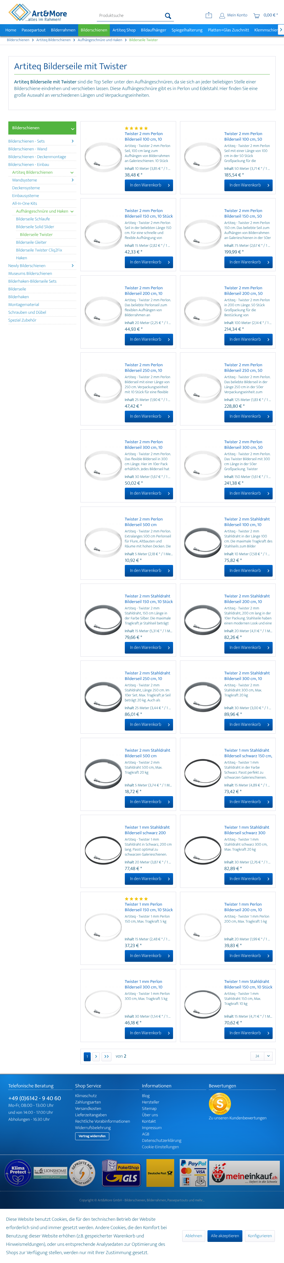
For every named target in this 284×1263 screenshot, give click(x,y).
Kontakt (149, 1121)
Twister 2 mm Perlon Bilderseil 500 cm (144, 522)
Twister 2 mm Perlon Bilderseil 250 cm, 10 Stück (144, 367)
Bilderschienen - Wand (27, 149)
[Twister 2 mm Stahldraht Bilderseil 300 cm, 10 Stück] (202, 697)
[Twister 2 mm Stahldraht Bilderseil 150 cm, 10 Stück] (103, 620)
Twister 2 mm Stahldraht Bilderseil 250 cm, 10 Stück (147, 676)
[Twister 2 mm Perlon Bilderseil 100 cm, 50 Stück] (202, 157)
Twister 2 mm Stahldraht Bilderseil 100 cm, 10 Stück (247, 522)
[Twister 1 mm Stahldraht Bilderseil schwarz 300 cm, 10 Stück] (202, 851)
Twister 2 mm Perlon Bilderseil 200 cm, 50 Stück (243, 291)
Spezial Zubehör (22, 320)
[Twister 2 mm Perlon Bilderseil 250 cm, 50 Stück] (202, 388)
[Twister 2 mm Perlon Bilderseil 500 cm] (103, 543)
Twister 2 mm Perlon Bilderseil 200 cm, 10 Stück (144, 291)
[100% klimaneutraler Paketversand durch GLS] (19, 1173)
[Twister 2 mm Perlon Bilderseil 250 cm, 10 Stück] (103, 388)
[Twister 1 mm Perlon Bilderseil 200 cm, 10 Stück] (202, 928)
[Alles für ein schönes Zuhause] (51, 1173)
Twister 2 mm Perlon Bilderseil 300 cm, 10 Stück (144, 444)
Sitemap (149, 1108)
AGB (145, 1134)
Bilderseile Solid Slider (35, 227)
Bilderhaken (18, 297)
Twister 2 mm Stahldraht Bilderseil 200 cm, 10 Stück (247, 599)
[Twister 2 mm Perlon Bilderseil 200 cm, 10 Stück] (103, 311)
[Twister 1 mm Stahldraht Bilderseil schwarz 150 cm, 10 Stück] (202, 774)
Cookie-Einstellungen (160, 1147)
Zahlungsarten (88, 1102)
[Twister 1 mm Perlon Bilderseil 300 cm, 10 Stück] (103, 1005)
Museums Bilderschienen (30, 273)
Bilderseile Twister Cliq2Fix (39, 250)
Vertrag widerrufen (92, 1136)
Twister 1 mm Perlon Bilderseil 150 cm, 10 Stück (149, 907)
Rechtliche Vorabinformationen (102, 1121)
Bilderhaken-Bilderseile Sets (32, 281)
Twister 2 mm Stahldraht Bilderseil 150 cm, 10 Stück (149, 599)
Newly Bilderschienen (26, 266)
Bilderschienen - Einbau (28, 164)
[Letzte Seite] (106, 1056)
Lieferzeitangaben (91, 1115)
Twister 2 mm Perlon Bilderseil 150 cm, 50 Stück (243, 213)
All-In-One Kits (24, 203)
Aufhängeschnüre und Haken (42, 211)
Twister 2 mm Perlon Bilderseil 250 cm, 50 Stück (243, 367)
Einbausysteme (25, 196)
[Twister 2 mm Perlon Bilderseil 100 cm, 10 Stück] (103, 157)
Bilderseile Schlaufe (33, 219)
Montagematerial (23, 304)
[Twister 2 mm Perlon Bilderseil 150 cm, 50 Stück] (202, 234)
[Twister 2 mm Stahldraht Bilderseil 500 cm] (103, 774)
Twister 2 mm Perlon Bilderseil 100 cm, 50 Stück (243, 136)
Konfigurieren (260, 1236)
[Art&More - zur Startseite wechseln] (37, 12)
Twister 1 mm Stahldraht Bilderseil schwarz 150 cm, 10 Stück (248, 753)
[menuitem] (135, 15)
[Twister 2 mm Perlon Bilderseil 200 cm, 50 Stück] (202, 311)
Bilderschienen (25, 128)
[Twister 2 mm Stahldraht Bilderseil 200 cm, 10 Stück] (202, 620)
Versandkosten (88, 1108)
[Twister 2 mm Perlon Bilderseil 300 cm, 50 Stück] (202, 465)
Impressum (152, 1128)
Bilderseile (17, 289)
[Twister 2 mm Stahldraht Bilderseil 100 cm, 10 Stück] (202, 543)
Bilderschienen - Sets (26, 141)
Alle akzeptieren (225, 1236)
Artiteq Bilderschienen (32, 172)
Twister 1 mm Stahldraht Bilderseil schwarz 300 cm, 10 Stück (246, 830)
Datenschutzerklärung (161, 1140)
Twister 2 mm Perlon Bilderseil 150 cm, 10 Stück (149, 213)
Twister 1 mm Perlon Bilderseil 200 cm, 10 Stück (243, 907)
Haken (21, 258)
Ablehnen (193, 1236)
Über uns (150, 1115)
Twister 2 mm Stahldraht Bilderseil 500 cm (147, 753)
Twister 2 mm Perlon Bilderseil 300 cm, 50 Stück (243, 444)
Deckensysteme (26, 188)
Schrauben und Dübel (27, 312)
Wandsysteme (24, 180)
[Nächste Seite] (96, 1056)
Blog (146, 1096)
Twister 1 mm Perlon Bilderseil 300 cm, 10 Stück (144, 984)
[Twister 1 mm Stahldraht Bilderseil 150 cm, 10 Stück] (202, 1005)
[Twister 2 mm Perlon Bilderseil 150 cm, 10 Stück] (103, 234)
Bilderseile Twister (36, 234)
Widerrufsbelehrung (93, 1128)
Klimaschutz (86, 1096)
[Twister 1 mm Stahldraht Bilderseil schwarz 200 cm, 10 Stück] (103, 851)
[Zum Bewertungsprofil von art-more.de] (242, 1104)
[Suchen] (168, 15)
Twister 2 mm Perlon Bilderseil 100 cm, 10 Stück (144, 136)
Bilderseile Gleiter (31, 242)
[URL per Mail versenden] (209, 15)
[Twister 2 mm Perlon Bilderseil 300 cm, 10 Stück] (103, 465)
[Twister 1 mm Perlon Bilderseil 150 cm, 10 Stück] (103, 928)
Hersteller (150, 1102)
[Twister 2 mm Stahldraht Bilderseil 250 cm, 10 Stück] (103, 697)
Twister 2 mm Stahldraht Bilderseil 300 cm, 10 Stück (247, 676)
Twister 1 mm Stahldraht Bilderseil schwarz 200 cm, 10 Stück (147, 830)
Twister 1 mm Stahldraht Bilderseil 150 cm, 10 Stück (248, 984)
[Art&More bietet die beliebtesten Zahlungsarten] (194, 1173)
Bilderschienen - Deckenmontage (37, 157)
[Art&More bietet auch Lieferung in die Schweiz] (244, 1173)
